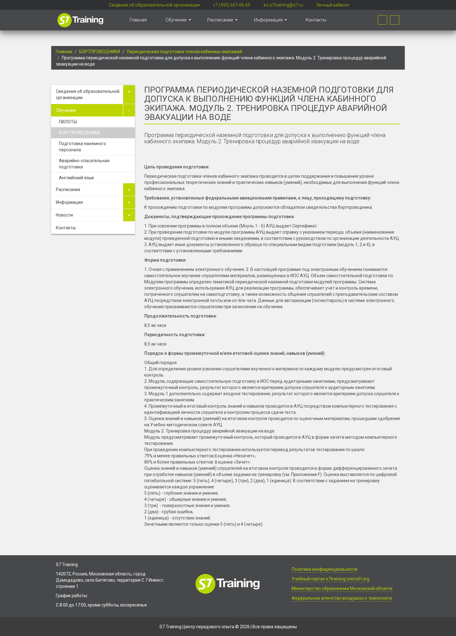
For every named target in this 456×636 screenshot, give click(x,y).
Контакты (316, 20)
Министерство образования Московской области (342, 588)
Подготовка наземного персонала (82, 146)
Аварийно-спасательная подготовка (84, 163)
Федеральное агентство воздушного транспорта (342, 598)
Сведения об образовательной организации (154, 4)
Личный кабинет (333, 4)
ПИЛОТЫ (68, 121)
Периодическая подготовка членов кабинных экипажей (184, 51)
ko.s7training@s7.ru (283, 4)
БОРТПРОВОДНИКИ (99, 51)
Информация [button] (269, 20)
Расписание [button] (221, 20)
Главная (138, 20)
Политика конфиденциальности (324, 569)
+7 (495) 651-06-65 (231, 4)
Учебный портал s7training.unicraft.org (330, 578)
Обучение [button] (176, 20)
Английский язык (76, 177)
